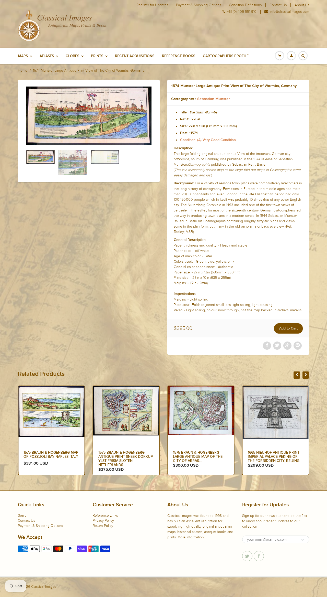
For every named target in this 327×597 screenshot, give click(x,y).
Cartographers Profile (226, 56)
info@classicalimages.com (289, 12)
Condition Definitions (245, 5)
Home (22, 70)
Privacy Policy (103, 520)
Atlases (47, 56)
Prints (97, 56)
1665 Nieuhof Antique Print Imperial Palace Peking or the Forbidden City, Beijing (273, 457)
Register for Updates (152, 5)
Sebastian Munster (213, 99)
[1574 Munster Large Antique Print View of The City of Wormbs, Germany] (88, 116)
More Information (191, 537)
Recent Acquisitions (134, 56)
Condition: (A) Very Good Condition (208, 140)
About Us (302, 5)
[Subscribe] (303, 540)
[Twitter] (247, 556)
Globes (72, 56)
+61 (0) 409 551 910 (241, 12)
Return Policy (103, 526)
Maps (23, 56)
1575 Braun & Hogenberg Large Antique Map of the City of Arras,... (198, 457)
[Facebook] (259, 556)
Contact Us (278, 5)
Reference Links (105, 515)
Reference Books (178, 56)
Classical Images (43, 586)
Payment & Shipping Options (198, 5)
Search (23, 515)
